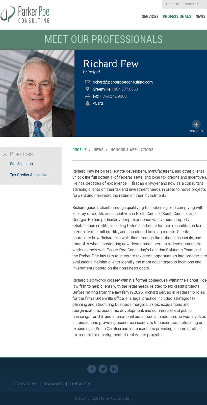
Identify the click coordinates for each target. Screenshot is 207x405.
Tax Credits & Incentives (30, 175)
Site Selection (21, 163)
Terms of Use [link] (25, 384)
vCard (98, 103)
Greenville (102, 89)
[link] (25, 14)
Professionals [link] (177, 16)
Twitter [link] (102, 369)
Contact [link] (191, 4)
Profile (79, 149)
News (99, 149)
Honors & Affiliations (132, 149)
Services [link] (150, 16)
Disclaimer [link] (54, 384)
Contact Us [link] (80, 384)
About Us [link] (172, 4)
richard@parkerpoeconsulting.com (123, 82)
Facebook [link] (91, 369)
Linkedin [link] (114, 369)
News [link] (200, 16)
